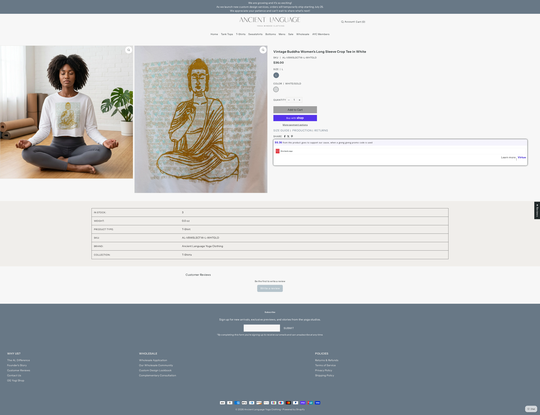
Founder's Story (17, 365)
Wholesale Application (153, 360)
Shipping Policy (324, 375)
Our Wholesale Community (156, 365)
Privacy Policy (323, 370)
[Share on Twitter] (288, 136)
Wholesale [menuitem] (302, 34)
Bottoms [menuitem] (271, 34)
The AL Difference (18, 360)
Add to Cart (295, 109)
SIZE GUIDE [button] (281, 130)
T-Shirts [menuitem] (241, 34)
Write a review (270, 288)
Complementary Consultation (157, 375)
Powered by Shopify (294, 409)
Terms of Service (325, 365)
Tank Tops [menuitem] (227, 34)
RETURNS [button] (321, 130)
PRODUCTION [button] (302, 130)
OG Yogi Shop (15, 380)
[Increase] (299, 100)
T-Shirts (187, 254)
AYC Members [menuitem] (320, 34)
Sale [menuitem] (290, 34)
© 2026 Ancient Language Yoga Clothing (258, 409)
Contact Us (14, 375)
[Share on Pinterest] (292, 136)
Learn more (508, 157)
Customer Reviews (18, 370)
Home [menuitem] (214, 34)
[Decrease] (289, 100)
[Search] (342, 22)
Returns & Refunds (326, 360)
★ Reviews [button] (537, 210)
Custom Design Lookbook (155, 370)
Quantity (279, 99)
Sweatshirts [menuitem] (255, 34)
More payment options (295, 124)
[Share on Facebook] (285, 136)
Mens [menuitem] (282, 34)
